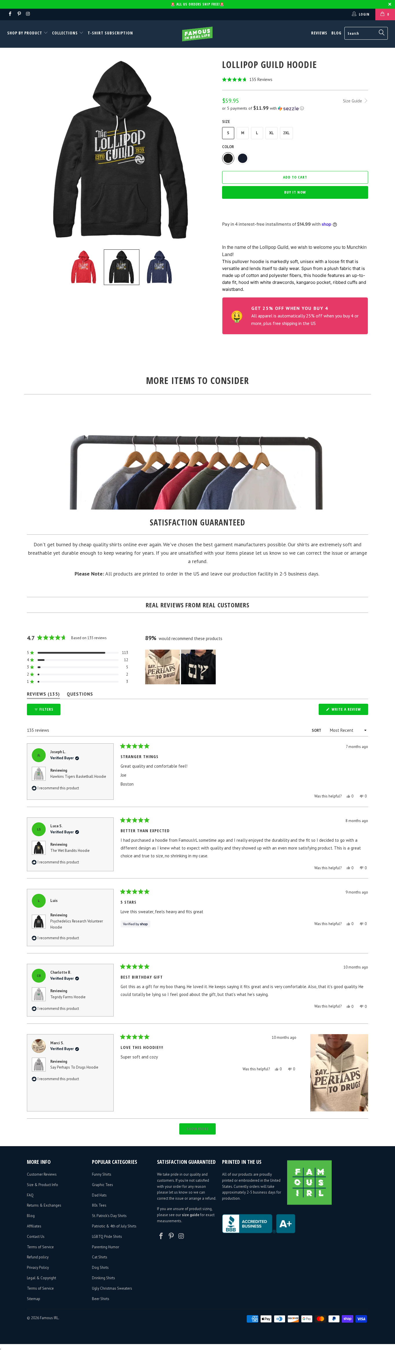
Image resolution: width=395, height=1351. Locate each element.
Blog (336, 33)
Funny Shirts (101, 1174)
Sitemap (33, 1298)
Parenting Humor (105, 1247)
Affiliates (34, 1226)
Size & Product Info (42, 1184)
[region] (181, 667)
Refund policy (38, 1257)
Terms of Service (40, 1247)
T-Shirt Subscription (110, 33)
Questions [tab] (80, 695)
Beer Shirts (100, 1298)
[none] (83, 267)
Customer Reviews (42, 1174)
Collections (65, 33)
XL (271, 132)
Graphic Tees (102, 1184)
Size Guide (353, 101)
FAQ (30, 1195)
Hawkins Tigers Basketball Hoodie (78, 776)
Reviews (319, 33)
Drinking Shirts (103, 1277)
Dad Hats (99, 1195)
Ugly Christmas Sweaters (112, 1288)
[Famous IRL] (197, 34)
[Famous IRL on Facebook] (9, 14)
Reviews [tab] (43, 695)
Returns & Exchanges (44, 1205)
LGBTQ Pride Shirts (107, 1236)
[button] (295, 79)
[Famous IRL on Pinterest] (18, 14)
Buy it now (295, 192)
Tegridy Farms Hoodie (68, 997)
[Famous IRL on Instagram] (27, 14)
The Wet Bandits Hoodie (70, 850)
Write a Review (349, 710)
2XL (286, 132)
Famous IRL (49, 1317)
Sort (317, 730)
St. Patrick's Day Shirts (109, 1215)
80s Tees (99, 1205)
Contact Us (36, 1236)
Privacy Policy (38, 1267)
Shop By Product (25, 33)
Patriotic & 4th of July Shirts (114, 1226)
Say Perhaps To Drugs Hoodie (74, 1067)
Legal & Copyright (41, 1277)
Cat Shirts (99, 1257)
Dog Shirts (100, 1267)
